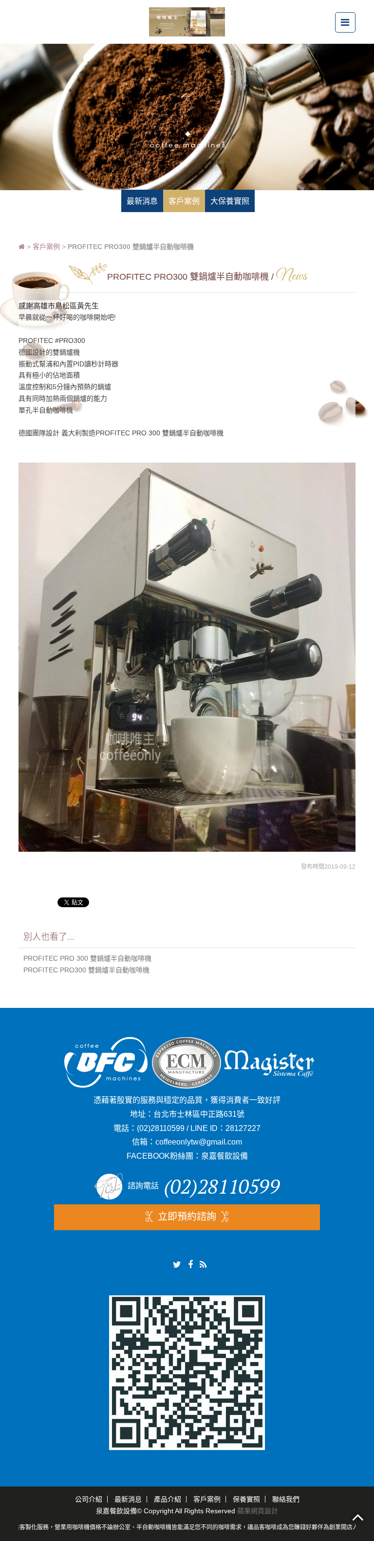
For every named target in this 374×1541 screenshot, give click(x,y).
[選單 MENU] (345, 22)
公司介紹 (88, 1499)
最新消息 (128, 1499)
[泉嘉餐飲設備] (187, 21)
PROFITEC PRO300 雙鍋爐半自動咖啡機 (86, 970)
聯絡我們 (285, 1499)
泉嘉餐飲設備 (224, 1156)
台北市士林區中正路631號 (198, 1114)
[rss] (203, 1265)
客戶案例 (46, 247)
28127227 (243, 1128)
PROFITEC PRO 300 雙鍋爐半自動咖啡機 (87, 958)
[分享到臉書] (190, 1265)
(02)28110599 (161, 1128)
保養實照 (246, 1499)
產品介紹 (167, 1499)
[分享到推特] (177, 1265)
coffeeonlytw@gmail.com (198, 1142)
